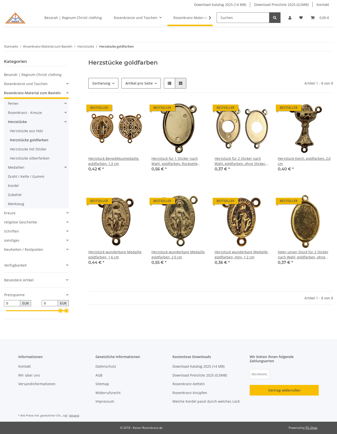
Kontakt (323, 4)
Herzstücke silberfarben (30, 158)
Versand (74, 415)
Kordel (13, 185)
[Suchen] (275, 17)
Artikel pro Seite (139, 83)
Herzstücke (17, 121)
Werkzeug (16, 203)
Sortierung (101, 83)
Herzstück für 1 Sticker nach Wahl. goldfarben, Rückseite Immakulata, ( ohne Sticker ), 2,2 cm (177, 161)
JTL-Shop (311, 428)
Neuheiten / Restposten (23, 249)
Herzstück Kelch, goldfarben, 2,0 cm (304, 161)
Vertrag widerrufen (284, 390)
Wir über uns (29, 375)
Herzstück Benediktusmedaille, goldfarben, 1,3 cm (113, 161)
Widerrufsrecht (108, 392)
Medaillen (16, 167)
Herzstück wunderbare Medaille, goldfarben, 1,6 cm (115, 254)
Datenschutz (105, 366)
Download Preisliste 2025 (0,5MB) (281, 4)
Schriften (11, 231)
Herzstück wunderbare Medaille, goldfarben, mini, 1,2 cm (241, 254)
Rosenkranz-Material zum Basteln (32, 92)
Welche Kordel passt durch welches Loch (206, 401)
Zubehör (15, 194)
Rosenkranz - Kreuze (25, 112)
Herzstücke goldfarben (29, 140)
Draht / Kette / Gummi (26, 176)
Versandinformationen (37, 383)
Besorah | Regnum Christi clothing (32, 74)
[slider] (60, 310)
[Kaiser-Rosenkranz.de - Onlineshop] (15, 17)
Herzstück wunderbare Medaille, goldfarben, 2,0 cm (178, 254)
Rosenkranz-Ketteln (188, 383)
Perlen (13, 103)
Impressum (104, 401)
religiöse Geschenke (20, 222)
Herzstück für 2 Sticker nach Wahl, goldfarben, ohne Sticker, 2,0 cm (240, 161)
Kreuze (10, 213)
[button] (289, 17)
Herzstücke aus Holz (26, 130)
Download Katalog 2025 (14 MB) (220, 4)
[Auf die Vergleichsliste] (122, 109)
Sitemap (102, 383)
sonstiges (11, 240)
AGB (98, 375)
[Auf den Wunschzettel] (135, 109)
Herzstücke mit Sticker (28, 149)
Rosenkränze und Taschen (26, 83)
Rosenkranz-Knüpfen (189, 392)
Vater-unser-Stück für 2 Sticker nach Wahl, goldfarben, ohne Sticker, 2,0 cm (303, 255)
